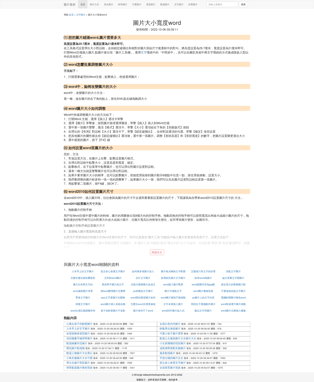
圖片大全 (94, 4)
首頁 (82, 4)
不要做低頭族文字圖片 (233, 291)
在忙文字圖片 (143, 277)
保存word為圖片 (203, 277)
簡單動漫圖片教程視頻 (79, 367)
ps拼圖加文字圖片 (143, 291)
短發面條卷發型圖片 (78, 333)
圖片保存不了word (143, 310)
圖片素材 (70, 4)
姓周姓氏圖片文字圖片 (173, 277)
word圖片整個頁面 (203, 291)
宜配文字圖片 (233, 271)
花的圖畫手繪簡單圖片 (79, 338)
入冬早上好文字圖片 (83, 271)
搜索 (243, 4)
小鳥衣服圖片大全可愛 (79, 358)
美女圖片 (108, 4)
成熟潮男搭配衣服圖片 (173, 348)
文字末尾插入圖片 (173, 304)
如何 (87, 86)
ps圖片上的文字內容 (203, 297)
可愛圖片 (136, 4)
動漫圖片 (164, 4)
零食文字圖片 (83, 297)
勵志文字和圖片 (203, 310)
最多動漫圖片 (167, 353)
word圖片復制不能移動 (173, 297)
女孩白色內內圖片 (170, 324)
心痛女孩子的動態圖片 (79, 324)
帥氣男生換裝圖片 (170, 328)
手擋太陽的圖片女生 (171, 358)
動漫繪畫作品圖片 (76, 343)
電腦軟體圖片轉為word (233, 297)
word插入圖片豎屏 (173, 284)
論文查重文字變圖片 (233, 277)
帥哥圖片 (122, 4)
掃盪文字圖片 (83, 304)
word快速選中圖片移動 (233, 304)
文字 (144, 52)
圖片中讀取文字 (173, 291)
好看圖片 (193, 4)
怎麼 (80, 64)
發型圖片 (150, 4)
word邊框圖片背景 (83, 291)
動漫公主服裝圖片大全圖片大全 (178, 338)
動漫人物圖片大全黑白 (79, 353)
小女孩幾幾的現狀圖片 (173, 343)
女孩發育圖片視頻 (170, 367)
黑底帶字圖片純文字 (113, 284)
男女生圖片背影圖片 (78, 363)
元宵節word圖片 (113, 277)
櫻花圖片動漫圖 (75, 348)
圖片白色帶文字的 (83, 284)
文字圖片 (178, 4)
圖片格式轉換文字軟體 (173, 271)
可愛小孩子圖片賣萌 (171, 333)
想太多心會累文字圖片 (113, 271)
